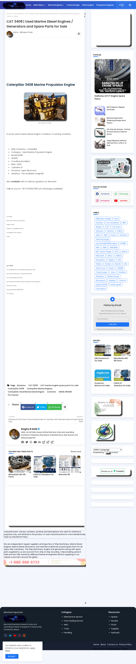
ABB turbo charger (103, 218)
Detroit (119, 231)
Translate (113, 452)
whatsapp (123, 194)
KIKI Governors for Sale (102, 359)
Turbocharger (73, 5)
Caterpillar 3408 (16, 388)
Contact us (112, 644)
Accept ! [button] (12, 656)
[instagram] (31, 442)
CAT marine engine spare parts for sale (59, 385)
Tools (66, 628)
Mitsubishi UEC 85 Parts (17, 475)
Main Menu (39, 5)
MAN (104, 247)
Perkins (98, 264)
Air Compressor (113, 223)
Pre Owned (18, 13)
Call (9, 188)
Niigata (112, 260)
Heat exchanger (102, 239)
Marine (124, 251)
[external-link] (43, 442)
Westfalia (100, 276)
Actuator (99, 223)
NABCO (119, 256)
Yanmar (122, 280)
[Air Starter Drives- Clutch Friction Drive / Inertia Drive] (100, 133)
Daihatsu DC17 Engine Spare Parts (110, 97)
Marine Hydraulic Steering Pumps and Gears (116, 120)
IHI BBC (123, 243)
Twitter (43, 407)
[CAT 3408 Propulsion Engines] (45, 119)
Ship (51, 647)
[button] (130, 5)
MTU (116, 251)
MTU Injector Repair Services (116, 108)
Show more (76, 451)
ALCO (116, 218)
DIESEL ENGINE (65, 392)
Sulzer (111, 268)
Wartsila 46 (64, 474)
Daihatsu (99, 231)
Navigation (100, 260)
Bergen (99, 227)
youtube (123, 200)
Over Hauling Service (73, 620)
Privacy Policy (125, 644)
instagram (105, 200)
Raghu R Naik (29, 429)
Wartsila (122, 272)
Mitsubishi (100, 256)
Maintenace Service (73, 616)
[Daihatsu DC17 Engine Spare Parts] (112, 76)
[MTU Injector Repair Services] (100, 110)
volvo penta (101, 289)
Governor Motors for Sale (102, 384)
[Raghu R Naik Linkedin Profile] (104, 439)
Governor (123, 235)
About (103, 644)
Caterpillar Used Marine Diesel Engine (26, 392)
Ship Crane (100, 268)
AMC (66, 624)
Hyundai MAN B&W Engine (106, 243)
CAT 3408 (33, 385)
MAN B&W (114, 247)
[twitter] (27, 442)
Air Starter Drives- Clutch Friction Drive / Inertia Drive (118, 131)
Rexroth (118, 264)
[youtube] (35, 442)
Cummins (51, 392)
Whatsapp (55, 407)
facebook (105, 194)
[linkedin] (39, 442)
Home (28, 5)
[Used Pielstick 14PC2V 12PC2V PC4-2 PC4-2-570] (100, 144)
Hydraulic (115, 632)
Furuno (113, 235)
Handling (68, 632)
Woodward (100, 280)
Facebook (29, 407)
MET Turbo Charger (103, 251)
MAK (97, 247)
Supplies (115, 628)
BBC (124, 223)
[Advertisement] (49, 58)
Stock (113, 624)
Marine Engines (55, 5)
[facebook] (22, 442)
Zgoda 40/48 (101, 284)
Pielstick (108, 264)
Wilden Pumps (113, 276)
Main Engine (88, 5)
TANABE (120, 268)
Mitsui (110, 256)
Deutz (98, 235)
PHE (119, 260)
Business (21, 385)
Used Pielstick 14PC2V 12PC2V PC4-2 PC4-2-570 (117, 143)
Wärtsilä (112, 280)
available (15, 181)
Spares (114, 616)
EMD (105, 235)
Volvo (113, 272)
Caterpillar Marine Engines (39, 388)
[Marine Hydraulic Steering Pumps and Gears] (100, 121)
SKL (125, 264)
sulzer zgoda (116, 284)
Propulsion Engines (105, 5)
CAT (107, 227)
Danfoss (110, 231)
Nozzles (114, 620)
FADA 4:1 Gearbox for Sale (43, 475)
